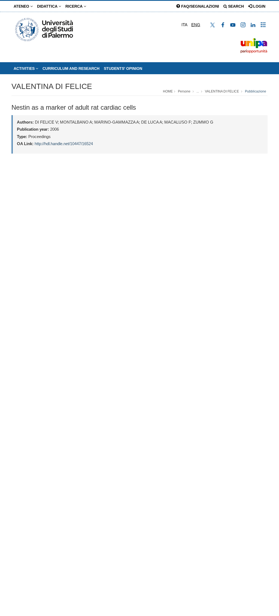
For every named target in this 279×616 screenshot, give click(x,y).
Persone (184, 91)
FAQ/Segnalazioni (199, 6)
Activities (25, 68)
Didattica (48, 6)
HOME (168, 91)
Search (235, 6)
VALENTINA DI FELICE (51, 86)
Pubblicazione (255, 91)
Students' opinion (123, 68)
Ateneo (22, 6)
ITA (184, 24)
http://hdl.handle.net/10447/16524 (64, 143)
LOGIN (258, 6)
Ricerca (74, 6)
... (197, 91)
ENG (195, 24)
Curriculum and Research (71, 68)
